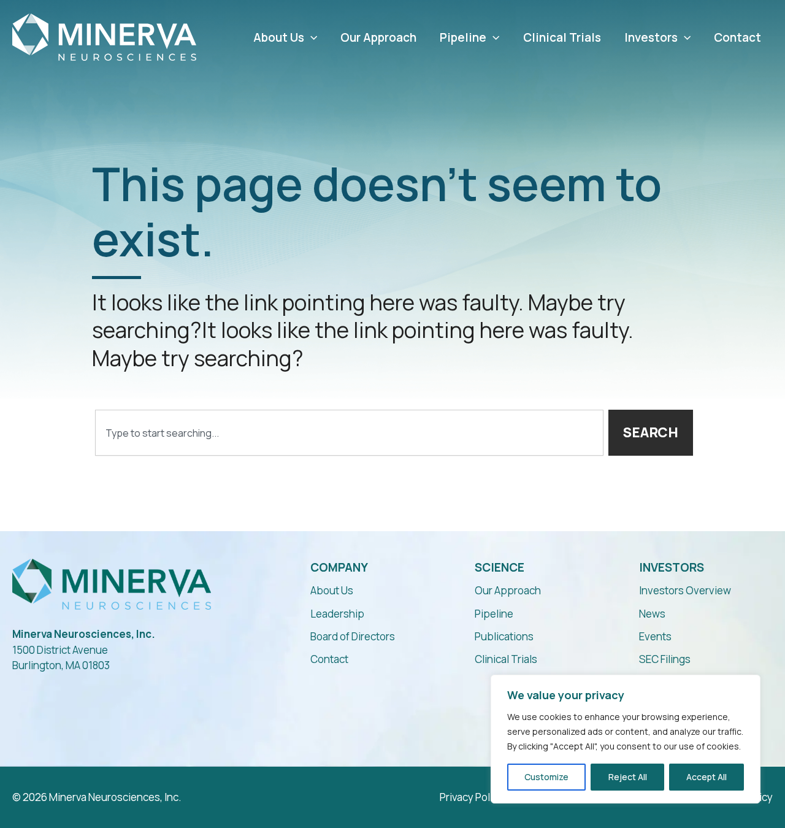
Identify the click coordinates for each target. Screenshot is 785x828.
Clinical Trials (562, 38)
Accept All (706, 777)
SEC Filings (665, 659)
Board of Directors (352, 636)
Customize (546, 777)
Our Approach (378, 38)
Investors (651, 38)
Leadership (337, 614)
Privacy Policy (472, 797)
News (652, 614)
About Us (278, 38)
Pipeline (463, 38)
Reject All (627, 777)
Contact (737, 38)
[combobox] (349, 432)
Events (655, 636)
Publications (504, 636)
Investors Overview (685, 590)
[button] (310, 38)
